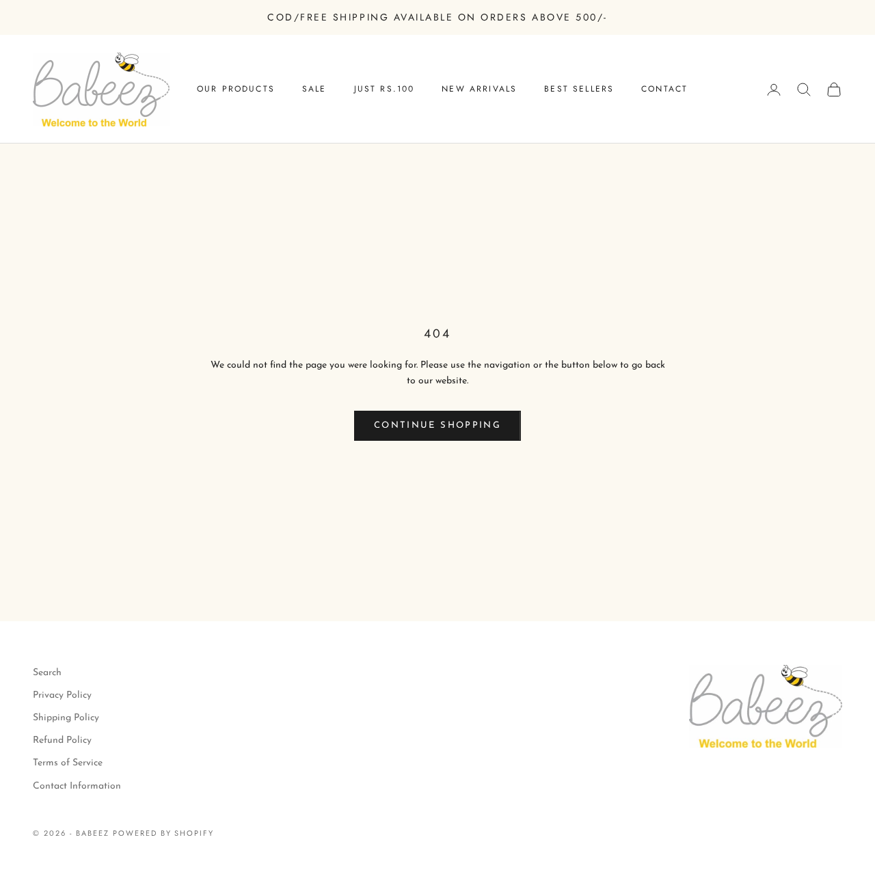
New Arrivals (479, 89)
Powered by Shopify (164, 833)
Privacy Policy (62, 695)
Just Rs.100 (384, 89)
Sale (314, 89)
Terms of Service (68, 763)
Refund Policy (62, 740)
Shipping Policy (66, 718)
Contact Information (77, 786)
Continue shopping (437, 425)
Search (47, 673)
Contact (664, 89)
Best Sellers (579, 89)
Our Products (236, 89)
